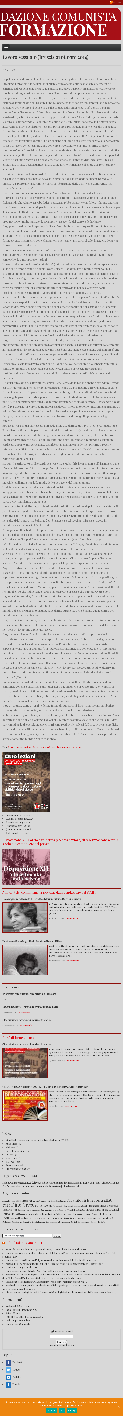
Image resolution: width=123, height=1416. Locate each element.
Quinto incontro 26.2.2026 (18, 829)
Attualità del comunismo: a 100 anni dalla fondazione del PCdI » (49, 892)
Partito (37, 1218)
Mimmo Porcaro (84, 1214)
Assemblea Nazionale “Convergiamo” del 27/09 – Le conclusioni (37, 1249)
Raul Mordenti (99, 1218)
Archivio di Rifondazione (18, 1306)
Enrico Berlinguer (32, 747)
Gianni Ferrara (23, 1210)
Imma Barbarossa (48, 747)
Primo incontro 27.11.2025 (18, 815)
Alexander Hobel (8, 1201)
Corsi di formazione (15, 1150)
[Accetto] (119, 1407)
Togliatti (101, 1221)
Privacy (72, 1410)
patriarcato (77, 747)
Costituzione (61, 1201)
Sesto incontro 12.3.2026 (17, 833)
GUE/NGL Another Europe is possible (24, 1317)
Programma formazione (18, 1168)
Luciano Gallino (55, 1214)
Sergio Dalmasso (77, 1222)
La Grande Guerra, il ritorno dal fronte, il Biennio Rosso (30, 1006)
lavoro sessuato (64, 747)
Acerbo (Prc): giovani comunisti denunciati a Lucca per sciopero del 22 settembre (45, 1263)
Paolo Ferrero (27, 1218)
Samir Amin (64, 1221)
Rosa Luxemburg (52, 1222)
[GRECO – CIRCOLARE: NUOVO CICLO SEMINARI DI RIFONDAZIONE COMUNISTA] (25, 1105)
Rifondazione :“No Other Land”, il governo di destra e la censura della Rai (42, 1260)
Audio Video (11, 1143)
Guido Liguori (11, 1213)
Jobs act (38, 1214)
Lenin (45, 1214)
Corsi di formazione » (18, 1037)
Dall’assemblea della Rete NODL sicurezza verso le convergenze (38, 1281)
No (61, 1410)
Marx (75, 1214)
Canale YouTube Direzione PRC (21, 1309)
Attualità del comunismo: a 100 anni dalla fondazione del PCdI (36, 1140)
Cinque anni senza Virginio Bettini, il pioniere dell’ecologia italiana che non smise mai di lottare (52, 1292)
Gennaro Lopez (9, 1209)
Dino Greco (22, 1204)
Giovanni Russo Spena (97, 1209)
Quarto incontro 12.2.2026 (18, 825)
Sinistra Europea (90, 1222)
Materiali (10, 1161)
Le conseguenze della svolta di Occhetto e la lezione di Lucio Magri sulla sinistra (41, 899)
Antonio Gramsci (39, 1201)
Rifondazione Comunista (21, 1222)
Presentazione (13, 1165)
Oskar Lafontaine (99, 1214)
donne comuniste (15, 747)
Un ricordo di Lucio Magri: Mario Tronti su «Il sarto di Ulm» (32, 941)
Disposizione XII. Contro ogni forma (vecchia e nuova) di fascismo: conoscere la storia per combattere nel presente (60, 842)
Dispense (10, 1154)
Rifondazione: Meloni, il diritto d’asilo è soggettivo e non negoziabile (39, 1271)
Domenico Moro (45, 1205)
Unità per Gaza (13, 1267)
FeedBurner (68, 1345)
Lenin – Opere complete (18, 1320)
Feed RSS (117, 2)
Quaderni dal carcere (68, 1218)
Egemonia (76, 1206)
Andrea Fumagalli (24, 1200)
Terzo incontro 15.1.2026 (18, 822)
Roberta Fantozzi (38, 1222)
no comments (73, 918)
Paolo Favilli (14, 1218)
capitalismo (51, 1201)
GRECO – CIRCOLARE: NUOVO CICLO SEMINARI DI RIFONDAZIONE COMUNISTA (45, 1086)
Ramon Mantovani (85, 1218)
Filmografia (11, 1158)
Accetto (52, 1410)
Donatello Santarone (64, 1206)
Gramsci (114, 1209)
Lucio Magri (67, 1214)
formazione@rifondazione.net (64, 1186)
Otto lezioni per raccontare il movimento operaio (26, 1019)
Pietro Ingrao (55, 1218)
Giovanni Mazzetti (75, 1209)
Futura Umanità (13, 1313)
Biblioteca (10, 1147)
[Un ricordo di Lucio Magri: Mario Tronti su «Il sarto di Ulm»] (25, 959)
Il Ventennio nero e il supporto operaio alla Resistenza (29, 993)
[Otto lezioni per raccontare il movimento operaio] (25, 1062)
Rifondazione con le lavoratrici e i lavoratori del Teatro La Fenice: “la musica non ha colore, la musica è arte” (59, 1253)
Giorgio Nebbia (58, 1210)
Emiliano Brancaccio (89, 1205)
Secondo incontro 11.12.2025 (19, 818)
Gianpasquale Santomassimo (41, 1210)
